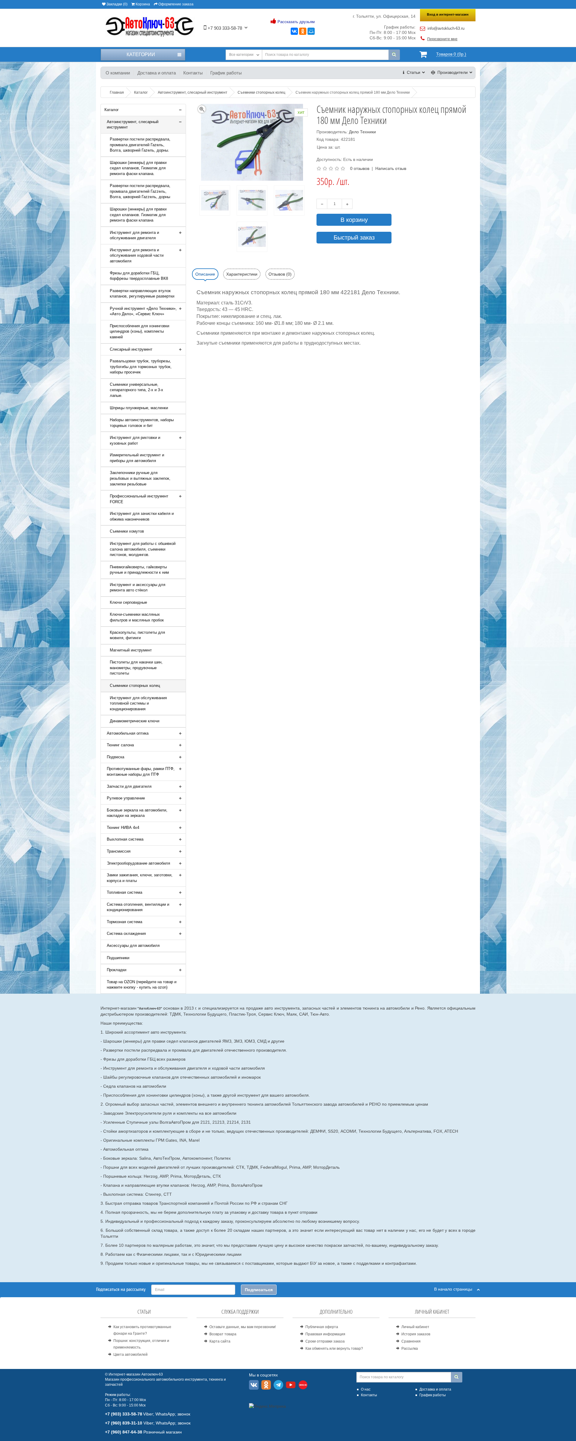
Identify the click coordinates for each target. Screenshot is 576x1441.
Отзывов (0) (280, 274)
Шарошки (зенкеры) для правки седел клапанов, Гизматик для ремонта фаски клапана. (138, 168)
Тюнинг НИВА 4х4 (123, 827)
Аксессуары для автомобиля (133, 945)
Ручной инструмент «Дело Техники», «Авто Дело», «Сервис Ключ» (143, 311)
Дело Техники (362, 131)
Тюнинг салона (120, 745)
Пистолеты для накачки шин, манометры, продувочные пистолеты (136, 667)
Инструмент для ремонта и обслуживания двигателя (134, 235)
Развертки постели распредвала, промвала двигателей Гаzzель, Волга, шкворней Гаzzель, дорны (140, 191)
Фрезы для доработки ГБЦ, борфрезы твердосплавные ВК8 (139, 276)
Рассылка (409, 1348)
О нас (365, 1389)
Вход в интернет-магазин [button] (448, 14)
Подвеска (115, 757)
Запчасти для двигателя (129, 786)
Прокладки (116, 970)
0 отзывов (359, 168)
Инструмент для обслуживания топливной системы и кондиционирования (138, 703)
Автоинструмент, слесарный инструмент (132, 124)
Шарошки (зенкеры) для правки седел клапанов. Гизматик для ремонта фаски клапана (138, 214)
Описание (205, 274)
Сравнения (411, 1341)
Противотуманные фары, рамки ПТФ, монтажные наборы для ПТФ (141, 771)
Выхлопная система (125, 839)
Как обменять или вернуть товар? (334, 1348)
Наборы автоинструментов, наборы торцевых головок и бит (142, 423)
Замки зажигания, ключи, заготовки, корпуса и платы (139, 878)
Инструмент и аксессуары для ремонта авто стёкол (137, 587)
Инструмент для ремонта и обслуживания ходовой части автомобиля (137, 255)
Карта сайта (219, 1341)
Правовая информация (325, 1334)
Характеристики (241, 274)
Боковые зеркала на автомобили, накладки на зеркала (137, 813)
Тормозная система (124, 922)
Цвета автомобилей (130, 1354)
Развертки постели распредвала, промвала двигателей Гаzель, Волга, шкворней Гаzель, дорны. (140, 145)
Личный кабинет (415, 1327)
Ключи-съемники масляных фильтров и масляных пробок (137, 617)
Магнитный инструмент (131, 650)
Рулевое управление (126, 798)
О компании (118, 72)
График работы (226, 72)
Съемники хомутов (127, 531)
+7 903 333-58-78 (224, 28)
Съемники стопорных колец (135, 685)
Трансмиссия (118, 851)
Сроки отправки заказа (325, 1341)
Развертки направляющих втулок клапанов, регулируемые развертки (142, 294)
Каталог (111, 109)
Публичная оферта (321, 1327)
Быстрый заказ (354, 237)
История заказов (415, 1334)
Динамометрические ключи (134, 721)
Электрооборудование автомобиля (138, 863)
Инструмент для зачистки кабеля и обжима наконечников (142, 516)
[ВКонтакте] (294, 31)
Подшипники (118, 958)
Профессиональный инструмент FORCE (139, 499)
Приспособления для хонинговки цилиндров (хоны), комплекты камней (139, 331)
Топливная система (124, 892)
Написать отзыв (390, 168)
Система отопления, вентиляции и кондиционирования (138, 907)
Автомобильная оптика (127, 733)
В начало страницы (455, 1289)
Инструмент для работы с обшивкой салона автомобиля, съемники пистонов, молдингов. (143, 549)
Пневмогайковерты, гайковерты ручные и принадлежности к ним (139, 570)
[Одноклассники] (302, 31)
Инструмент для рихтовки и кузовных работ (135, 440)
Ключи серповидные (128, 602)
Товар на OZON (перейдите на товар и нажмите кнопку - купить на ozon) (141, 985)
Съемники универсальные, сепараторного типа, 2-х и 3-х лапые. (136, 390)
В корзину (354, 219)
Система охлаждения (126, 933)
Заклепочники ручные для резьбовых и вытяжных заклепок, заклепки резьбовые (140, 478)
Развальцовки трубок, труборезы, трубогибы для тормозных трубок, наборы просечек (141, 366)
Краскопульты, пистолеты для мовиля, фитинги (137, 635)
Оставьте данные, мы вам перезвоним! (242, 1327)
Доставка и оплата (156, 72)
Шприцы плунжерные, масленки (139, 408)
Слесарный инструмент (131, 349)
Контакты (193, 72)
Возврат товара (222, 1334)
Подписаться (259, 1289)
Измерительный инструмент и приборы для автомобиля (137, 458)
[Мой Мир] (311, 31)
